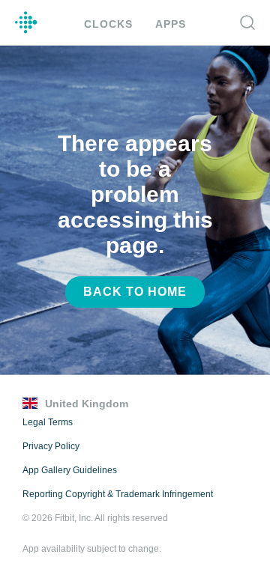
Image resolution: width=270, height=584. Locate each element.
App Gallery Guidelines (69, 470)
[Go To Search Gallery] (247, 22)
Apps (170, 24)
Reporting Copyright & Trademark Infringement (117, 494)
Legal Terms (47, 422)
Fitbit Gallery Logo (26, 22)
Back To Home (135, 291)
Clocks (108, 24)
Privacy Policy (51, 446)
